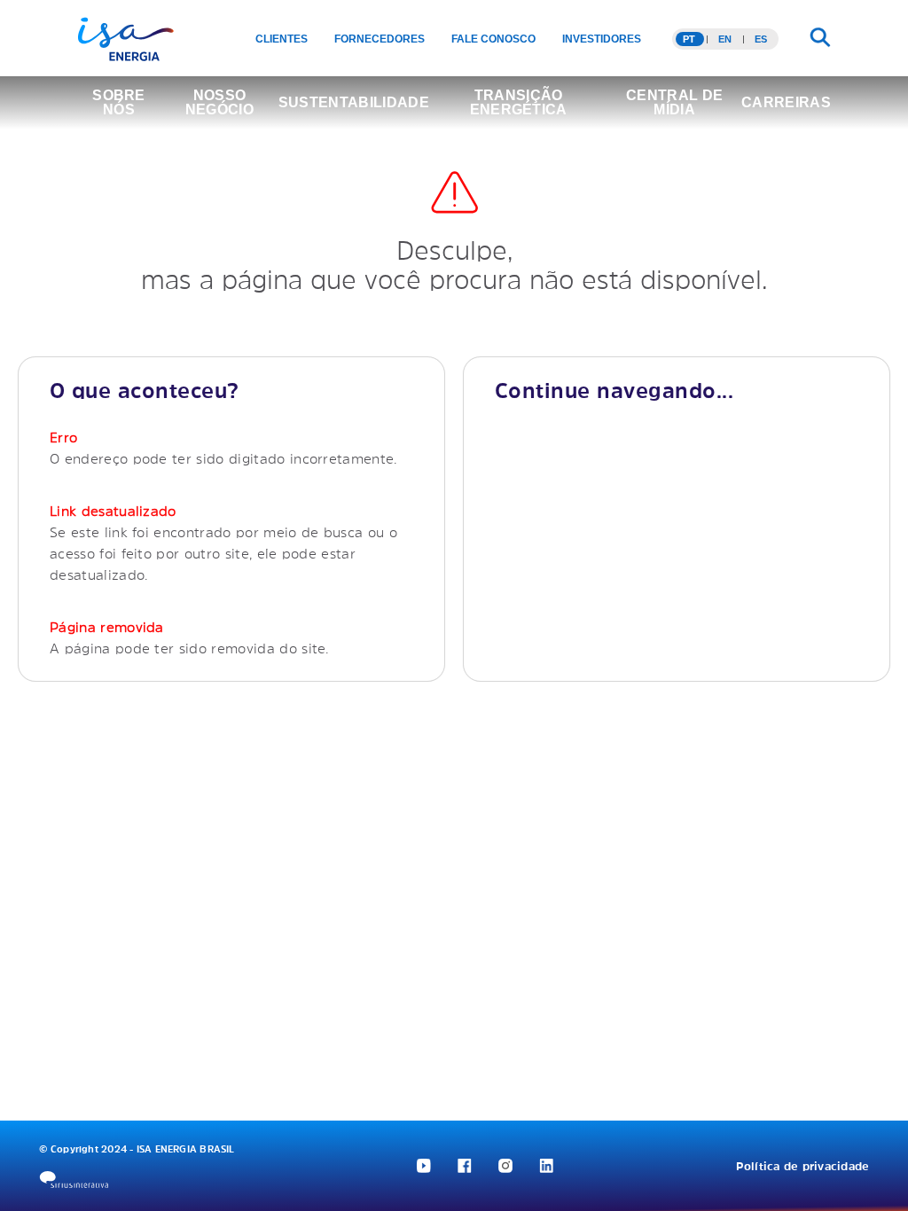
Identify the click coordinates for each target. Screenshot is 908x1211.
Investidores (601, 39)
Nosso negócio (219, 102)
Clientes (281, 39)
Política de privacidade (803, 1166)
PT (689, 39)
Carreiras (786, 102)
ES (761, 39)
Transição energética (519, 102)
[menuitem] (281, 39)
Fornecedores (379, 39)
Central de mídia (674, 102)
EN (725, 39)
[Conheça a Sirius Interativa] (73, 1179)
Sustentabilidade (353, 102)
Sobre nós (118, 102)
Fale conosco (493, 39)
